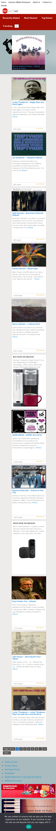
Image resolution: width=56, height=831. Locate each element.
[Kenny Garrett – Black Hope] (29, 255)
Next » (7, 753)
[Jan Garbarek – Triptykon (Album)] (29, 144)
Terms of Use (11, 762)
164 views (17, 129)
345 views (17, 240)
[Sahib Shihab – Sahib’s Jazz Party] (29, 421)
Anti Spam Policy (12, 769)
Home (3, 2)
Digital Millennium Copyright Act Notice (23, 777)
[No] (52, 821)
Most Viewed (30, 18)
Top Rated (46, 18)
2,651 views (17, 351)
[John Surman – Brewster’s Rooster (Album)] (29, 199)
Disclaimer (9, 773)
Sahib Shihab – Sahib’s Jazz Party (27, 435)
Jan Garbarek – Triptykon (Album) (27, 158)
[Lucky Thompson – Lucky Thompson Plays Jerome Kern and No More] (29, 699)
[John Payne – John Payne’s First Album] (29, 643)
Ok (28, 827)
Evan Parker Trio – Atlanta (24, 601)
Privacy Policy (11, 766)
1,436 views (17, 739)
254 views (17, 184)
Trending (7, 26)
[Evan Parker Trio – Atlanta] (29, 588)
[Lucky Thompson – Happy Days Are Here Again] (29, 89)
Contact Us (46, 2)
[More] (14, 117)
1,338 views (17, 462)
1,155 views (17, 628)
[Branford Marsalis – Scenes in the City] (29, 477)
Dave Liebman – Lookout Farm (26, 324)
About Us (36, 2)
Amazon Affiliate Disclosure (19, 2)
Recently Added (11, 18)
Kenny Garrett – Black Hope (25, 269)
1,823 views (17, 517)
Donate (4, 6)
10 (45, 749)
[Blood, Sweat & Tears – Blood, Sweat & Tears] (29, 52)
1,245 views (17, 295)
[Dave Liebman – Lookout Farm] (29, 310)
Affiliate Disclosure (13, 781)
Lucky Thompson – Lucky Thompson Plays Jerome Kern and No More (28, 713)
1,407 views (17, 683)
